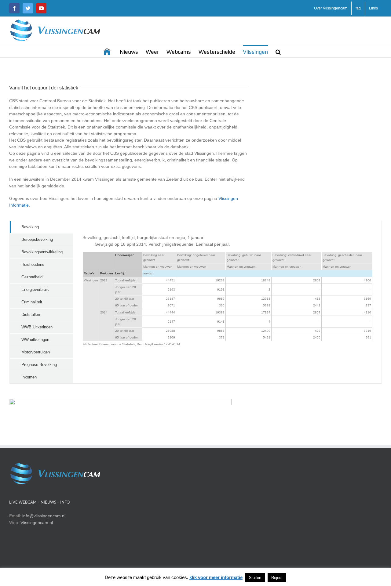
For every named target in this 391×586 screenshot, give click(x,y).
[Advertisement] (308, 135)
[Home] (107, 51)
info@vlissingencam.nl (43, 515)
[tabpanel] (227, 302)
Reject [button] (277, 577)
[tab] (41, 227)
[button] (278, 51)
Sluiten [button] (255, 577)
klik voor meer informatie (216, 577)
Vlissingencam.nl (36, 522)
